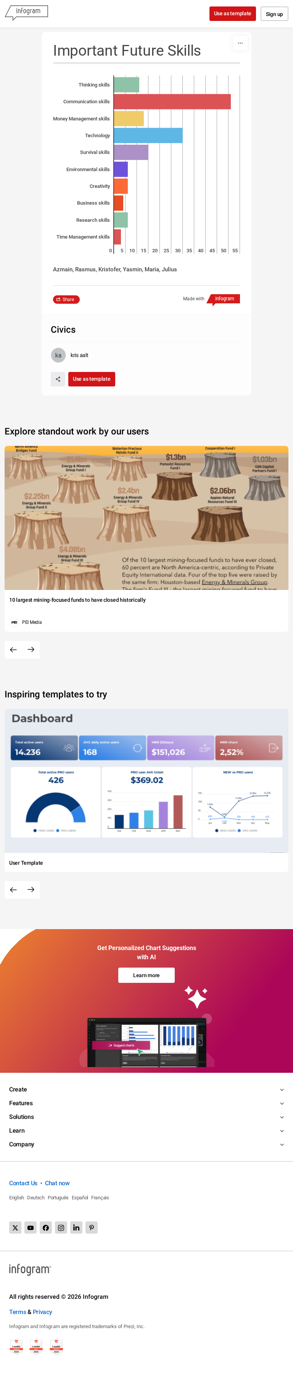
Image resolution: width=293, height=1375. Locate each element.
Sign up (274, 14)
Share (68, 299)
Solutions (21, 1116)
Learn (17, 1130)
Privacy (42, 1312)
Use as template (233, 13)
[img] (126, 84)
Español (80, 1197)
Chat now (57, 1183)
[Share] (58, 379)
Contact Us (23, 1183)
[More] (240, 43)
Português (58, 1197)
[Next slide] (31, 650)
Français (100, 1197)
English (16, 1197)
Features (21, 1103)
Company (21, 1144)
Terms (17, 1312)
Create (18, 1089)
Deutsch (36, 1197)
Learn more (146, 975)
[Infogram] (26, 13)
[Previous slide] (13, 650)
